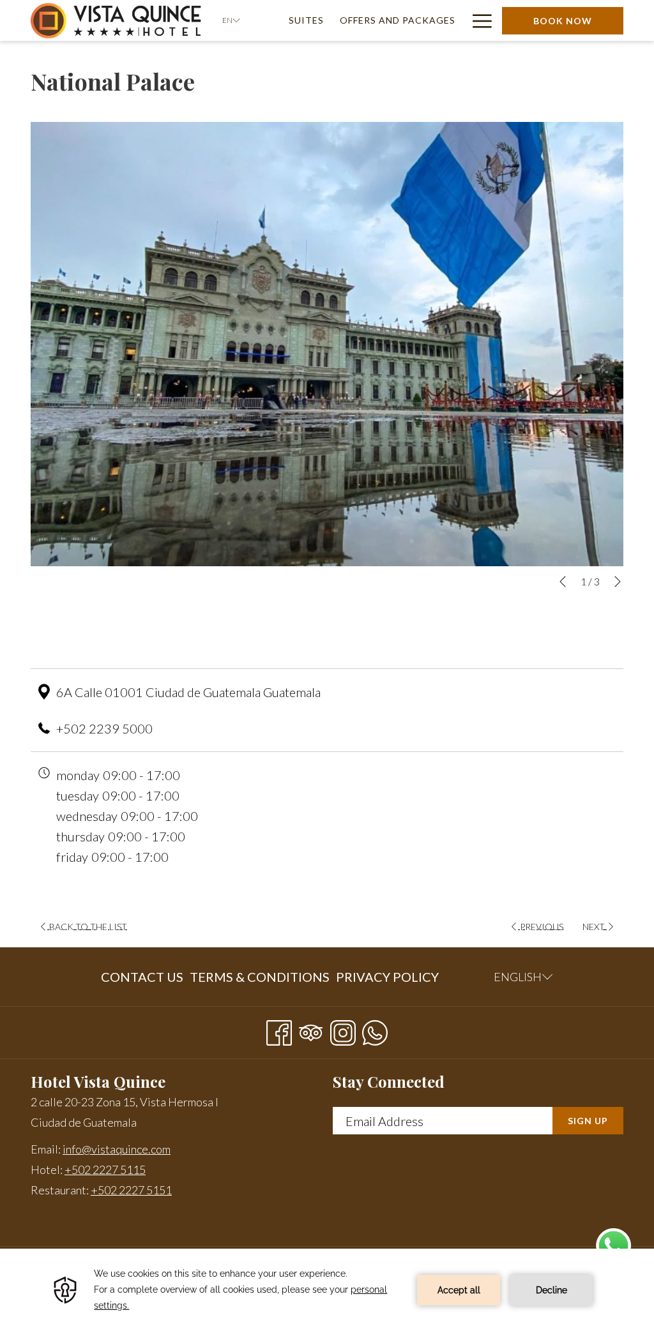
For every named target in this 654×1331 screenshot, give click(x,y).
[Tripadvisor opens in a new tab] (311, 1029)
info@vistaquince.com (117, 1149)
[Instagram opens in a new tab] (343, 1029)
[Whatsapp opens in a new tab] (375, 1029)
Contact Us (142, 976)
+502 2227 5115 (105, 1169)
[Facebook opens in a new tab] (279, 1029)
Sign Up (588, 1120)
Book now (562, 20)
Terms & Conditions (260, 976)
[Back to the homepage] (117, 20)
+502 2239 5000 (104, 728)
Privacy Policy (387, 976)
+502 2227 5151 (131, 1190)
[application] (327, 1290)
